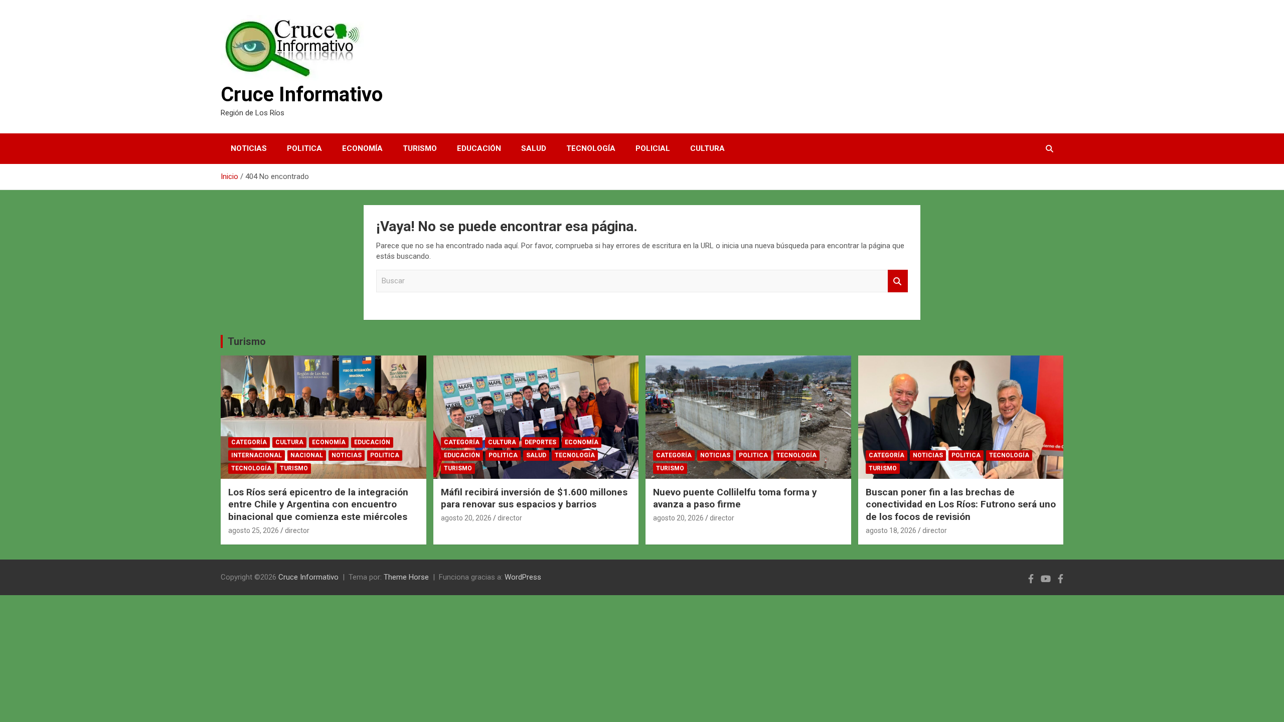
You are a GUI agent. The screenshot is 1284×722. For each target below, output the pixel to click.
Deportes (540, 442)
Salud (533, 148)
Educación (479, 148)
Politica (304, 148)
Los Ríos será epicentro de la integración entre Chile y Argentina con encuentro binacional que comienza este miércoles (318, 504)
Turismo (420, 148)
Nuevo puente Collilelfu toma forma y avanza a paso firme (735, 498)
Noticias (249, 148)
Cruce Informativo (302, 94)
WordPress (523, 577)
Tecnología (590, 148)
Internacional (256, 455)
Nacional (306, 455)
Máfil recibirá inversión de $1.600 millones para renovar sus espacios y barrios (534, 498)
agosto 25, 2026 (253, 530)
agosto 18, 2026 (891, 530)
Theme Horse (406, 577)
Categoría (249, 442)
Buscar (898, 281)
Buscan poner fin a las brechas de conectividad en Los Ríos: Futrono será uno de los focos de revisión (961, 504)
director (297, 530)
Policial (652, 148)
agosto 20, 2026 (466, 518)
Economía (362, 148)
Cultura (707, 148)
